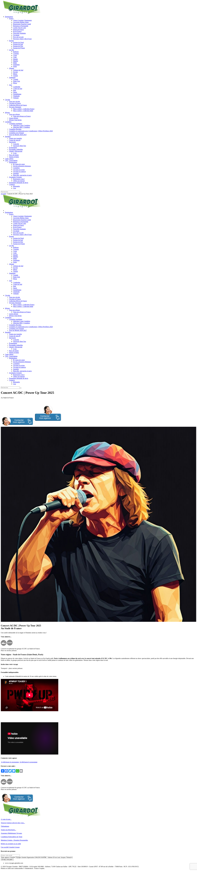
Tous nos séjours (14, 114)
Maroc (15, 74)
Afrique (11, 68)
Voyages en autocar (19, 171)
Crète (15, 57)
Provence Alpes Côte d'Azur (22, 39)
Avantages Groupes (15, 177)
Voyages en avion (19, 170)
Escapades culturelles (16, 149)
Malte (15, 63)
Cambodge (16, 87)
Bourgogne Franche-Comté (22, 24)
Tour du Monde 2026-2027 (18, 135)
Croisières (8, 122)
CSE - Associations (11, 160)
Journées (8, 136)
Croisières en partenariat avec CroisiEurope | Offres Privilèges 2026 (31, 131)
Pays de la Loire (18, 37)
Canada (15, 79)
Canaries (16, 53)
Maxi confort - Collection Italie (23, 111)
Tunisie (15, 76)
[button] (31, 426)
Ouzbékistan (17, 94)
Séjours (7, 112)
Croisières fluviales (15, 129)
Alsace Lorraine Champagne (22, 20)
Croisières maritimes (15, 123)
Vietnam (16, 98)
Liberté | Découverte (15, 151)
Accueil (3, 194)
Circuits (7, 99)
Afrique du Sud (18, 70)
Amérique (12, 77)
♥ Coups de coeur (19, 164)
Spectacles (12, 142)
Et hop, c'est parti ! (7, 859)
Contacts (12, 184)
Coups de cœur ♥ (14, 140)
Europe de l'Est (18, 46)
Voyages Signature (15, 107)
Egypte (15, 72)
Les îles (11, 50)
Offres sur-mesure (19, 181)
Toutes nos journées (15, 138)
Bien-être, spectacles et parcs (22, 175)
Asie (10, 85)
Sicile (15, 66)
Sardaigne (16, 64)
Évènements (13, 147)
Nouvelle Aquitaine (19, 33)
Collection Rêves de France (18, 105)
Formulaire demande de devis (18, 182)
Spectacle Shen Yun (19, 146)
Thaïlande (16, 96)
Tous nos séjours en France (22, 116)
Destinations (9, 17)
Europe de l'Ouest (19, 48)
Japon (15, 92)
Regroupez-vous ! (19, 179)
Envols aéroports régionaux (22, 166)
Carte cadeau (9, 158)
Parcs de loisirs (14, 155)
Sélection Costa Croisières (21, 125)
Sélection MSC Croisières (21, 127)
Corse (15, 55)
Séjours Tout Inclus (15, 120)
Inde (14, 90)
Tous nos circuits (14, 101)
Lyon (15, 153)
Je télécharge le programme (10, 762)
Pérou (15, 83)
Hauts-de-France (18, 29)
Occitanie (16, 35)
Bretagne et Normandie (20, 26)
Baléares (16, 52)
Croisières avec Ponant (16, 133)
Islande (15, 59)
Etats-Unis (16, 81)
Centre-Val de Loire (19, 28)
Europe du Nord (18, 42)
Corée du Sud (17, 88)
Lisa (14, 188)
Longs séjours (13, 118)
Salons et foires (14, 157)
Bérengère (16, 186)
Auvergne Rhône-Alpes (21, 22)
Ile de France (17, 31)
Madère (15, 61)
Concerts (16, 144)
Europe (11, 40)
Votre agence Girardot (8, 857)
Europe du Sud (18, 44)
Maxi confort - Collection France (23, 109)
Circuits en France (15, 103)
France (11, 18)
